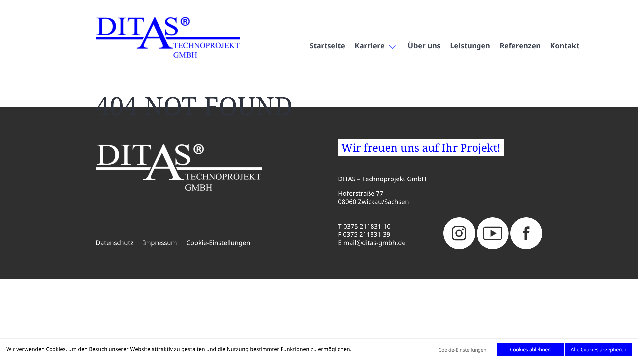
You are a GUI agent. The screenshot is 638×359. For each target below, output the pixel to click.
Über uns (424, 45)
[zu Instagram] (459, 233)
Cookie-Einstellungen (218, 243)
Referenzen (520, 45)
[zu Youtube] (493, 233)
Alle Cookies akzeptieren (598, 349)
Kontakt (564, 45)
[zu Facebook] (526, 233)
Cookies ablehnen (530, 349)
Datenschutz (114, 243)
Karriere (370, 45)
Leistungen (470, 45)
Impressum (160, 243)
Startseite (327, 45)
